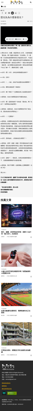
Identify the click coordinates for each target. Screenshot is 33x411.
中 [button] (12, 13)
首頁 (3, 10)
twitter (5, 13)
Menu (2, 2)
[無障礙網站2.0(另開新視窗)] (12, 393)
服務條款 (4, 386)
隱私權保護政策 (6, 383)
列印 (15, 13)
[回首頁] (16, 2)
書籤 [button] (19, 13)
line (9, 13)
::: (1, 10)
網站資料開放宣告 (7, 388)
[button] (30, 2)
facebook (2, 13)
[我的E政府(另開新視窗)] (4, 393)
